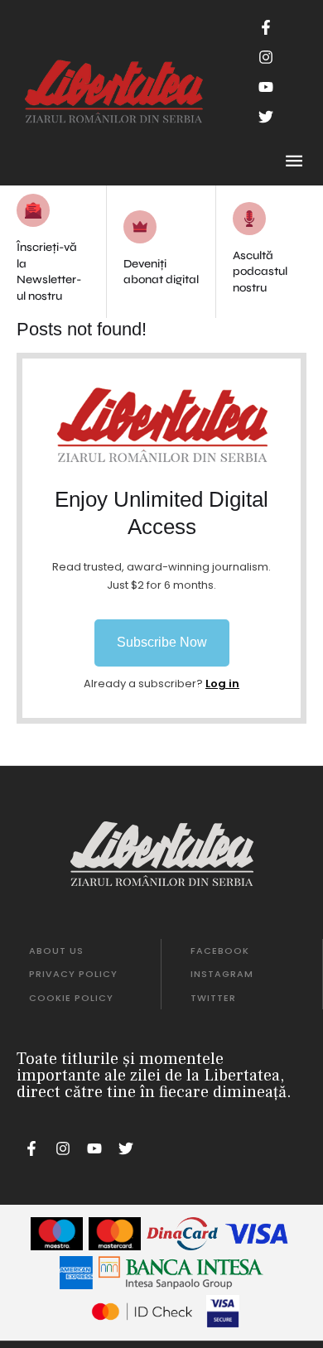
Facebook (219, 950)
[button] (161, 642)
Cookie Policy (71, 997)
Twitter (213, 997)
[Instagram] (266, 57)
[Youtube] (266, 87)
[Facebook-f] (266, 27)
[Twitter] (266, 117)
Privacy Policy (73, 973)
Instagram (221, 973)
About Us (56, 950)
